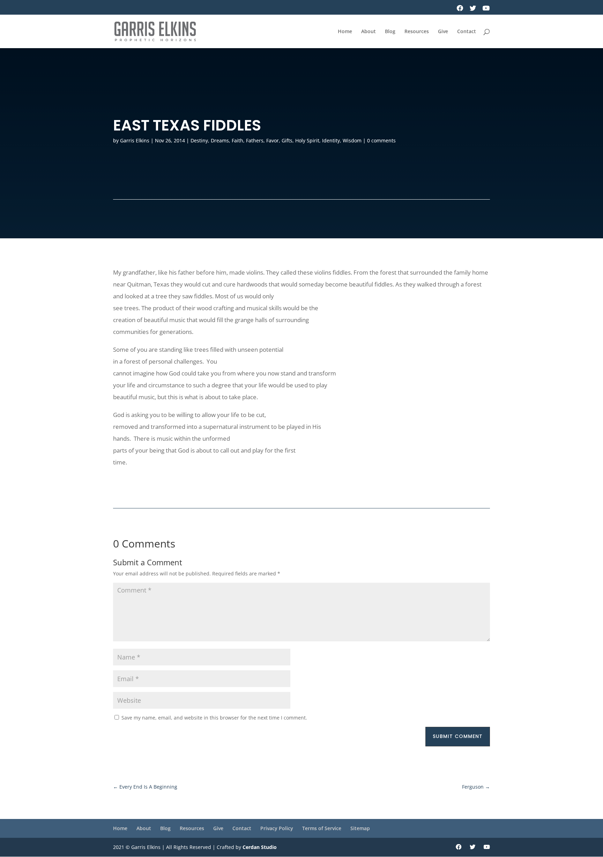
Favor (272, 140)
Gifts (287, 140)
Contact (466, 32)
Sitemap (360, 828)
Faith (237, 140)
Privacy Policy (276, 828)
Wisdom (352, 140)
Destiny (199, 140)
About (368, 32)
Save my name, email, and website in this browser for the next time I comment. (214, 717)
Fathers (254, 140)
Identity (331, 140)
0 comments (381, 140)
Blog (390, 32)
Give (443, 32)
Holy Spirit (307, 140)
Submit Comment (458, 736)
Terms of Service (321, 828)
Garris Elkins (134, 140)
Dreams (220, 140)
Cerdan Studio (260, 847)
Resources (416, 32)
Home (345, 32)
